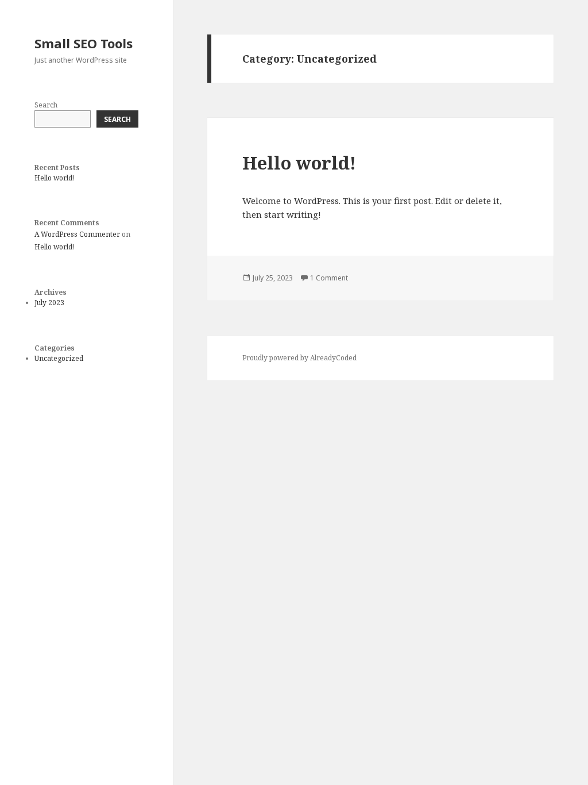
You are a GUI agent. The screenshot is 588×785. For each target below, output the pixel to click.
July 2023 (49, 302)
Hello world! (54, 178)
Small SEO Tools (83, 43)
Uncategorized (58, 358)
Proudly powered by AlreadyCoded (299, 358)
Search (45, 105)
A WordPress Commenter (77, 234)
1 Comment (329, 278)
